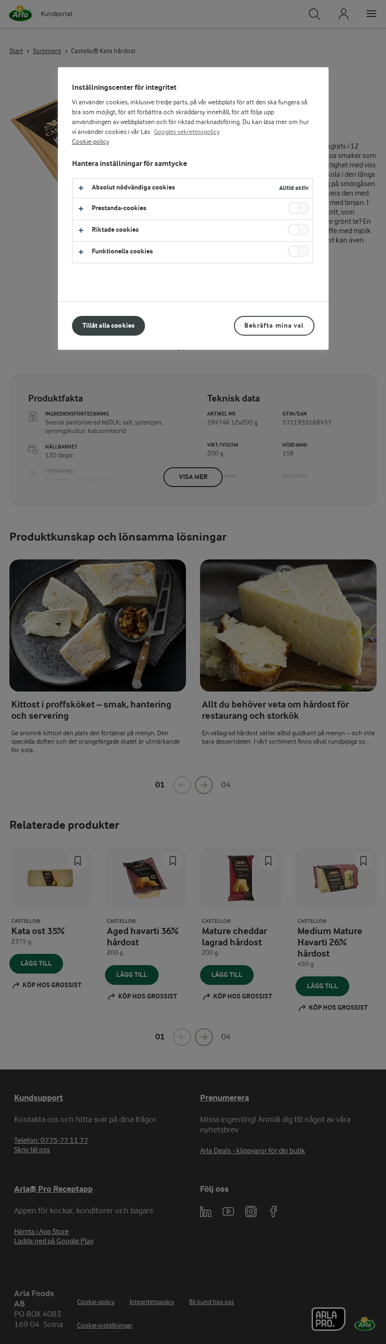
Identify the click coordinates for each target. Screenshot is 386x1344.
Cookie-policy (90, 142)
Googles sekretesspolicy (187, 132)
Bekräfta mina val (274, 326)
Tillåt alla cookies (108, 326)
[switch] (298, 208)
